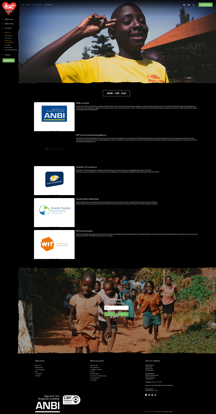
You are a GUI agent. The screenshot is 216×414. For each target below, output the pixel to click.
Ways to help (9, 24)
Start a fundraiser (94, 367)
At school (92, 371)
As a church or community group (98, 375)
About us (8, 32)
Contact (7, 55)
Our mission (8, 35)
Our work (8, 28)
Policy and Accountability (37, 4)
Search (193, 5)
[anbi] (47, 403)
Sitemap (170, 411)
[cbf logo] (72, 400)
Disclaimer (158, 411)
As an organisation (94, 378)
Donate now (8, 60)
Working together (94, 373)
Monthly (123, 314)
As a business (93, 380)
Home (23, 4)
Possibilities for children (96, 369)
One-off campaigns (40, 369)
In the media (8, 47)
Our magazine (38, 373)
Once (109, 314)
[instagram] (155, 395)
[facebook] (146, 395)
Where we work (39, 367)
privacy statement (164, 411)
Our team (8, 45)
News (36, 371)
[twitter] (149, 395)
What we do (9, 19)
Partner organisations (11, 50)
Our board (8, 38)
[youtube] (152, 395)
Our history (38, 375)
